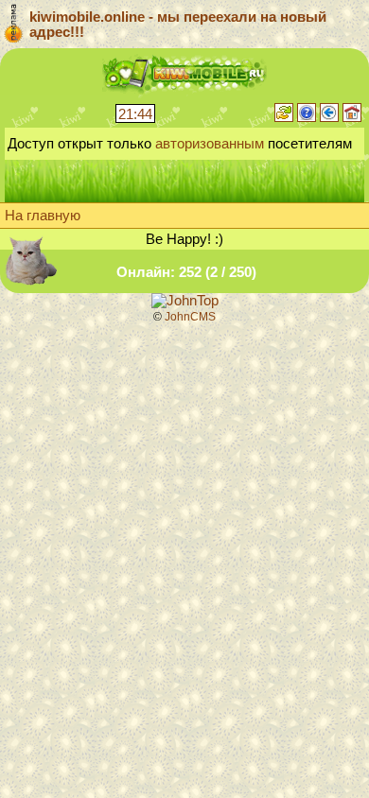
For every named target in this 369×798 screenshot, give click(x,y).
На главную (42, 215)
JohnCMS (190, 316)
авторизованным (209, 143)
